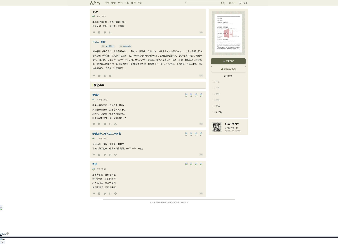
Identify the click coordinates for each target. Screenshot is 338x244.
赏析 (218, 94)
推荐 (107, 3)
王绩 (98, 169)
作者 (133, 3)
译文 (218, 82)
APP (234, 3)
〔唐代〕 (103, 16)
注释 (218, 88)
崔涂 (98, 16)
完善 (201, 32)
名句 (120, 3)
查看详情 (3, 234)
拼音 (218, 100)
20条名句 (127, 46)
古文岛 (95, 3)
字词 (140, 3)
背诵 (218, 106)
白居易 (99, 100)
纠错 (186, 202)
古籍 (127, 3)
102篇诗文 (109, 46)
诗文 (113, 3)
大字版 (219, 112)
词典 (2, 242)
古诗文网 (159, 202)
